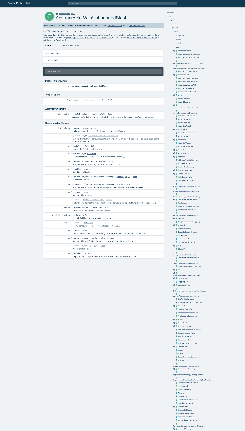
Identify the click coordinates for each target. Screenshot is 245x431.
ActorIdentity (184, 102)
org (57, 14)
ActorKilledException (188, 116)
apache (62, 14)
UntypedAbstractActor (188, 420)
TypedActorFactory (186, 403)
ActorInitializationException (187, 108)
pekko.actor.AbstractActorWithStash (142, 37)
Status (181, 360)
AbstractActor (184, 51)
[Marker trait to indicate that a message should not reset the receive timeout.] (176, 294)
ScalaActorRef (184, 340)
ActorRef (182, 140)
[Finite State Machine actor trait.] (176, 246)
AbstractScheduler (186, 88)
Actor (180, 95)
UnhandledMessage (186, 413)
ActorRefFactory (185, 143)
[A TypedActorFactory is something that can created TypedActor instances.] (176, 403)
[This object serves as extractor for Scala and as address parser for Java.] (176, 160)
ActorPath (182, 129)
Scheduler (182, 347)
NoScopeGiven (184, 285)
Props (180, 319)
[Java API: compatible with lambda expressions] (174, 51)
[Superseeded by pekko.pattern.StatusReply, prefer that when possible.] (176, 360)
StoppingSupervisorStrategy (186, 366)
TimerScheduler (185, 390)
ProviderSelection (186, 323)
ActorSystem (183, 153)
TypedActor (183, 396)
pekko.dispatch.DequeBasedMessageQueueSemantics (89, 37)
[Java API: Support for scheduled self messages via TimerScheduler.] (176, 57)
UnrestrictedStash (186, 417)
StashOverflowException (189, 357)
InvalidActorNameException (185, 264)
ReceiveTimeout (185, 326)
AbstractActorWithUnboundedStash (188, 63)
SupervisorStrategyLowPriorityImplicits (192, 380)
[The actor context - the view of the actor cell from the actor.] (176, 99)
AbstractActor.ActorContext (103, 136)
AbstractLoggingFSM (187, 85)
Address (181, 157)
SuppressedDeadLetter (188, 383)
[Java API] (176, 136)
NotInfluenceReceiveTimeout (186, 296)
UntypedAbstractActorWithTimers (188, 426)
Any (103, 100)
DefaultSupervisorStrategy (185, 216)
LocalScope (183, 278)
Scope (180, 350)
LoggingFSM (183, 282)
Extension (182, 235)
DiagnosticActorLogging (189, 222)
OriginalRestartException (190, 302)
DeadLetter (183, 203)
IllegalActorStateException (186, 255)
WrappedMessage (185, 429)
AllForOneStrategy (186, 167)
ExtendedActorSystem (187, 232)
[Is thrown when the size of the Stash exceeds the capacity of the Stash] (176, 357)
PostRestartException (188, 313)
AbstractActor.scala (71, 45)
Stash (180, 354)
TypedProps (183, 407)
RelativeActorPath (186, 333)
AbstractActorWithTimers (189, 57)
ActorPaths (183, 136)
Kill (180, 270)
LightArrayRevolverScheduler (186, 275)
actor (73, 14)
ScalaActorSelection (187, 343)
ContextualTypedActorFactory (186, 197)
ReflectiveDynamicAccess (189, 330)
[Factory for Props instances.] (174, 319)
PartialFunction (92, 100)
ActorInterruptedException (185, 113)
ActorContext (184, 99)
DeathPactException (187, 210)
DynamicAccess (184, 229)
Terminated (183, 386)
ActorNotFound (184, 126)
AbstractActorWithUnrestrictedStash (190, 69)
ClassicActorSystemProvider (186, 192)
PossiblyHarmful (185, 309)
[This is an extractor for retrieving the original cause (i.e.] (176, 302)
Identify (182, 249)
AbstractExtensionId (187, 71)
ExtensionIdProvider (187, 242)
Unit (110, 100)
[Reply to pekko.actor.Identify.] (176, 102)
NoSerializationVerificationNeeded (189, 291)
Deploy (181, 218)
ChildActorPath (185, 177)
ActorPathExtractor (187, 133)
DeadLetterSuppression (188, 206)
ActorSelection (185, 150)
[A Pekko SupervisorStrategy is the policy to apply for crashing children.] (176, 369)
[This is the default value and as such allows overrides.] (176, 285)
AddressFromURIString (188, 160)
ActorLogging (184, 123)
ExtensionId (183, 239)
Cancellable (183, 174)
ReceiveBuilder (101, 207)
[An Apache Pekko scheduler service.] (176, 88)
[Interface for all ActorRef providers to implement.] (176, 146)
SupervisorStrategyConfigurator (188, 375)
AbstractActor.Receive (104, 114)
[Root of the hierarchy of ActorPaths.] (176, 336)
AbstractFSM (183, 75)
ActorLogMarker (185, 119)
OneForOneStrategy (186, 299)
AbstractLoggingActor (188, 82)
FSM (179, 246)
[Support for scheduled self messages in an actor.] (176, 390)
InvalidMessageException (189, 266)
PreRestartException (187, 316)
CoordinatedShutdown (187, 200)
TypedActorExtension (187, 400)
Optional (121, 184)
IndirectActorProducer (188, 258)
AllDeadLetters (185, 163)
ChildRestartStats (186, 181)
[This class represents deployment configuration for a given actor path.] (176, 218)
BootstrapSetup (185, 170)
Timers (181, 393)
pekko (67, 14)
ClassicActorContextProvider (186, 186)
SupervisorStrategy (187, 369)
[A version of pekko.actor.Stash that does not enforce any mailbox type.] (176, 417)
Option (120, 176)
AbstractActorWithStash (189, 54)
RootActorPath (184, 336)
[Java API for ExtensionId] (176, 71)
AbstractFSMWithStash (188, 78)
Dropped (181, 225)
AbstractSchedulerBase (188, 92)
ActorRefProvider (186, 146)
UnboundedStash (185, 410)
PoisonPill (183, 306)
